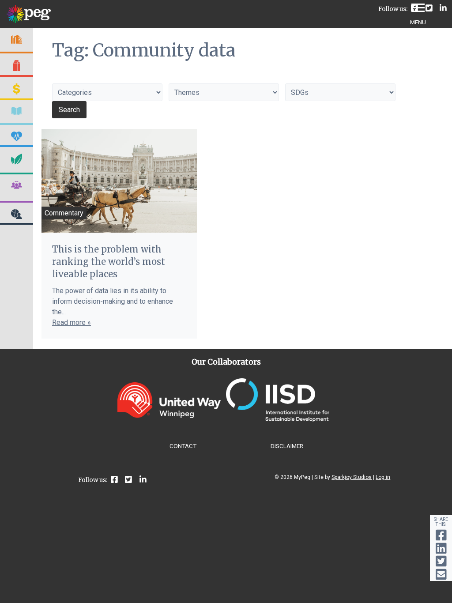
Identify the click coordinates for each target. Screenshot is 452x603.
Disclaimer (287, 445)
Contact (183, 445)
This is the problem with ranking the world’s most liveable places (108, 261)
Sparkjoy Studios (351, 477)
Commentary (64, 213)
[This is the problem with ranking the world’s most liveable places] (119, 181)
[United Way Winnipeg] (169, 415)
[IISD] (277, 419)
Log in (383, 477)
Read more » (71, 322)
